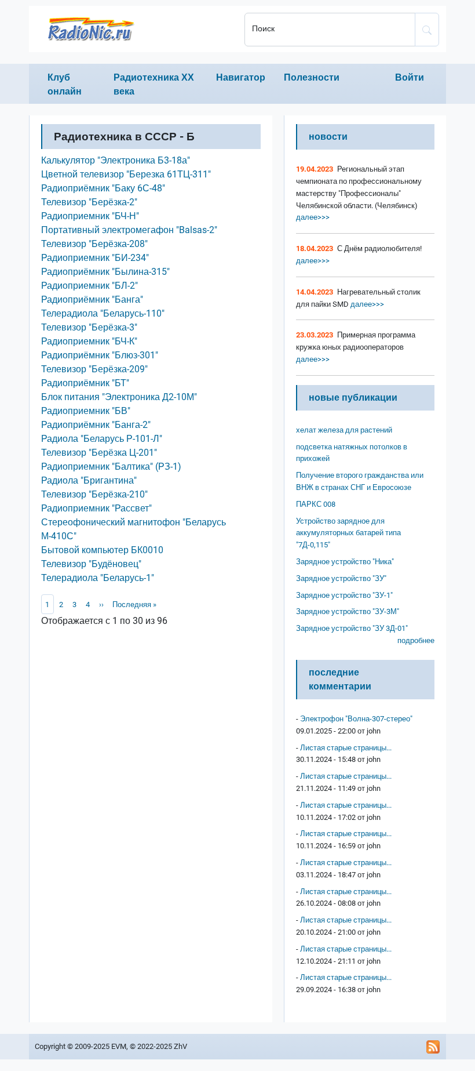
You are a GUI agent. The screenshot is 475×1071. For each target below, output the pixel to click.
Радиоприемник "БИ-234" (95, 257)
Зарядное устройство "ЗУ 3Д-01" (352, 628)
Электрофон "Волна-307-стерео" (356, 718)
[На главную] (133, 29)
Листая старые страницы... (346, 747)
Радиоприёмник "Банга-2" (96, 424)
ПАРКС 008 (315, 504)
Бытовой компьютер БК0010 (102, 550)
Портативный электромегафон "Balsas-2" (129, 229)
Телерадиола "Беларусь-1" (97, 577)
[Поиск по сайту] (427, 29)
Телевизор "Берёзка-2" (89, 202)
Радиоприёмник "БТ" (85, 383)
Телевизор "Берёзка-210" (94, 494)
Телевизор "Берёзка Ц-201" (99, 452)
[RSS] (433, 1047)
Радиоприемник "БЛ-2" (89, 285)
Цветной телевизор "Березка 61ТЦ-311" (126, 174)
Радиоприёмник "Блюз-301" (99, 355)
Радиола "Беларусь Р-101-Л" (101, 438)
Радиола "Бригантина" (89, 480)
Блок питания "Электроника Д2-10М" (119, 396)
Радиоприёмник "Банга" (92, 299)
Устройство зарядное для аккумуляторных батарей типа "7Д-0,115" (348, 533)
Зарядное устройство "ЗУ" (341, 578)
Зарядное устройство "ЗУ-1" (344, 595)
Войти (409, 77)
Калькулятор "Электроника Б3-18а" (115, 160)
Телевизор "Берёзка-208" (94, 243)
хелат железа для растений (344, 430)
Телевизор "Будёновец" (91, 563)
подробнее (415, 640)
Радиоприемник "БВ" (85, 410)
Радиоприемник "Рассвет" (96, 508)
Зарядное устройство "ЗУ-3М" (347, 611)
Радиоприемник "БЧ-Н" (90, 216)
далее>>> (313, 217)
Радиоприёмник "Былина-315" (105, 271)
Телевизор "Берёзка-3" (89, 327)
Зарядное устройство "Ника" (345, 561)
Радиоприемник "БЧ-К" (89, 341)
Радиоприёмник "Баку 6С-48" (103, 188)
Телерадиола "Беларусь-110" (103, 313)
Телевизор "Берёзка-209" (94, 369)
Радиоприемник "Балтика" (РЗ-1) (111, 466)
